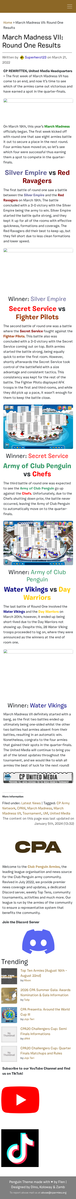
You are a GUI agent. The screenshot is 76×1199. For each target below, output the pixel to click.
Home (7, 23)
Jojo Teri (29, 1019)
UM (45, 813)
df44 (27, 1038)
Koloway (45, 1187)
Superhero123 (35, 57)
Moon (27, 980)
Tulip (27, 1000)
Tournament (32, 813)
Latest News (31, 803)
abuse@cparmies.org (53, 1193)
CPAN (21, 808)
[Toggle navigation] (69, 6)
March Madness (39, 808)
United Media (60, 813)
